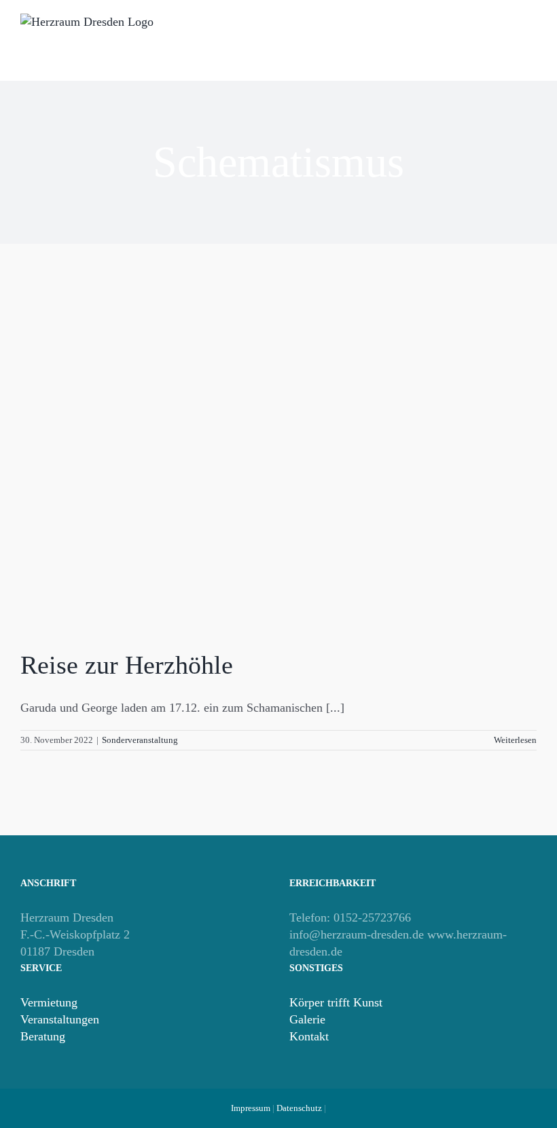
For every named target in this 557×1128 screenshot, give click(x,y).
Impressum (250, 1108)
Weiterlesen (515, 740)
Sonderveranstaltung (140, 740)
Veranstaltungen (59, 1019)
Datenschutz (299, 1108)
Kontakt (309, 1036)
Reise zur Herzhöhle (126, 665)
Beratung (42, 1036)
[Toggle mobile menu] (531, 48)
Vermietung (48, 1002)
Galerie (307, 1019)
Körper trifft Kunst (335, 1002)
